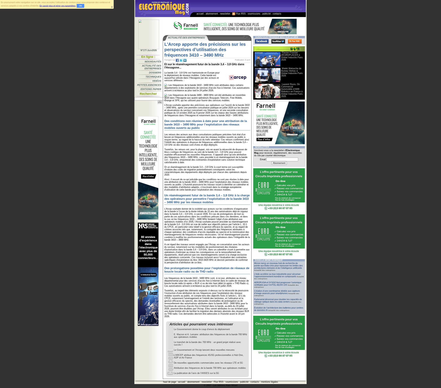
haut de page (169, 382)
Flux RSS (240, 13)
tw (181, 60)
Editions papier (151, 89)
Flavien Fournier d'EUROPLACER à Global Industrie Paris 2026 (292, 56)
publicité (266, 13)
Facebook (262, 41)
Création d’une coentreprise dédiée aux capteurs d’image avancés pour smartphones (277, 292)
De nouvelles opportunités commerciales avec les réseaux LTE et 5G (208, 363)
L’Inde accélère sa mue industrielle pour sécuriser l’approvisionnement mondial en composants (277, 275)
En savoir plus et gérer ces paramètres (58, 6)
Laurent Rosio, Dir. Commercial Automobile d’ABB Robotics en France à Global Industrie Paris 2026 (292, 90)
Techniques (153, 76)
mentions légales (269, 382)
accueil (200, 13)
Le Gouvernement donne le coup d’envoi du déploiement (202, 329)
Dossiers (155, 72)
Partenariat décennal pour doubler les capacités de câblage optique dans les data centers (278, 300)
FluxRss (295, 41)
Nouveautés (153, 61)
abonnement (212, 13)
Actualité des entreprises (151, 67)
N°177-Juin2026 (149, 50)
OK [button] (80, 6)
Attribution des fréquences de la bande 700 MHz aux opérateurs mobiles (210, 368)
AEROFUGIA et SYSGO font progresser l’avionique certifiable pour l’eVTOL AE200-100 (277, 283)
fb (177, 60)
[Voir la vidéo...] (267, 66)
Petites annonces (149, 85)
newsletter (225, 13)
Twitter (278, 41)
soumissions (254, 13)
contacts (277, 13)
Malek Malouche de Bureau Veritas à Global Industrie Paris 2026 (292, 72)
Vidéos (156, 80)
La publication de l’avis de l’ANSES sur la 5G (196, 373)
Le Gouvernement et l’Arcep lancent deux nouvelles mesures (204, 350)
